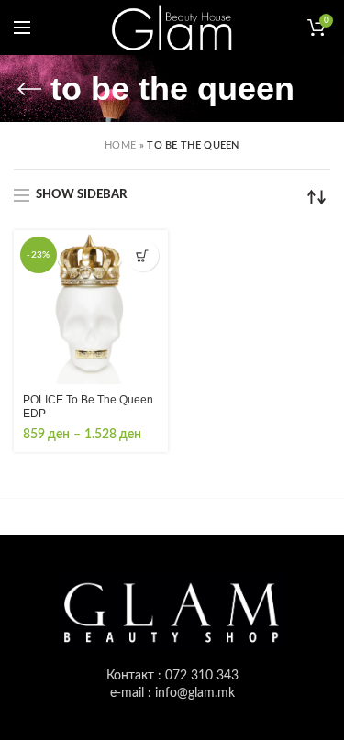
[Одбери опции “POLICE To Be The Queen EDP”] (143, 255)
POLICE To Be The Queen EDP (88, 407)
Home (120, 145)
